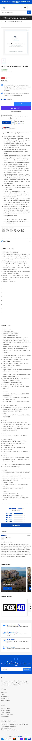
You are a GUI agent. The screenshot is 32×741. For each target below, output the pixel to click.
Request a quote (5, 708)
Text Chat (17, 123)
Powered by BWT (19, 736)
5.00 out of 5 (20, 508)
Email (22, 123)
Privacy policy (4, 698)
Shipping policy (5, 696)
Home (2, 21)
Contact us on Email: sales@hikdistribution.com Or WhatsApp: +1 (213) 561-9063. (16, 2)
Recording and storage (7, 714)
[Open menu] (29, 7)
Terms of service (5, 700)
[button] (4, 99)
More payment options (16, 111)
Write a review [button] (16, 525)
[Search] (29, 12)
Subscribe (26, 669)
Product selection (5, 710)
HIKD (14, 736)
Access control (5, 716)
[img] (4, 535)
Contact (3, 694)
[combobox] (16, 12)
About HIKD (4, 692)
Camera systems (5, 712)
